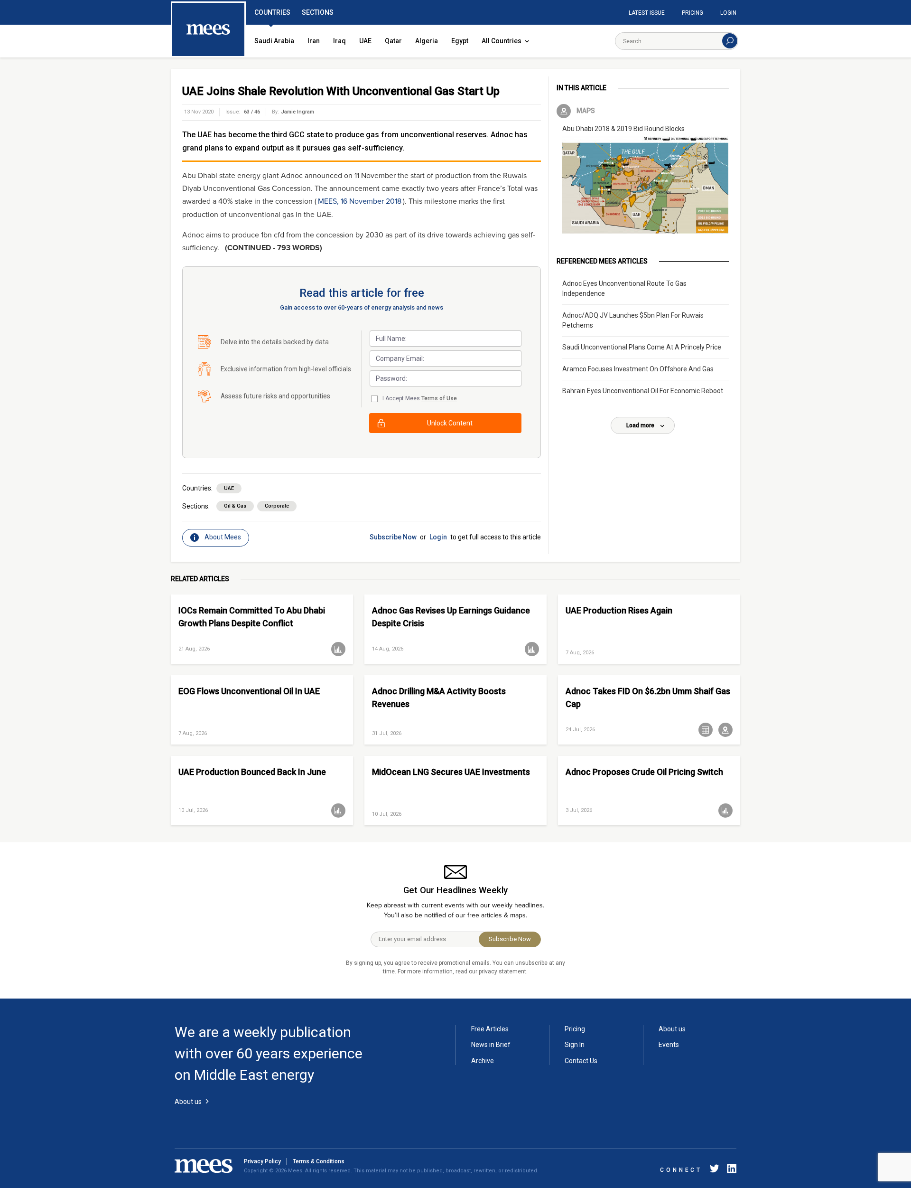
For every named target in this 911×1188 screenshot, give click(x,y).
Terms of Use (439, 398)
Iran (313, 41)
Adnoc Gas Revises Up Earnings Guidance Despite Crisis (451, 616)
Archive (482, 1061)
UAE (365, 41)
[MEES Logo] (208, 30)
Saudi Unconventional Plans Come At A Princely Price (641, 347)
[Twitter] (714, 1170)
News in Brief (491, 1044)
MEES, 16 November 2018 (359, 201)
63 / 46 (252, 112)
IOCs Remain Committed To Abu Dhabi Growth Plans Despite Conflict (251, 616)
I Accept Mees (419, 398)
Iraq (339, 41)
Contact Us (581, 1061)
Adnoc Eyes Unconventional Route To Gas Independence (624, 288)
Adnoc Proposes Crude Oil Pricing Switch (644, 772)
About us (672, 1029)
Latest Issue (647, 12)
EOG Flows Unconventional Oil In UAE (249, 691)
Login (728, 12)
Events (669, 1044)
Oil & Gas (235, 506)
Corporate (277, 506)
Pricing (692, 12)
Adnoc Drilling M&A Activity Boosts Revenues (439, 697)
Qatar (393, 41)
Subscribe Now (393, 537)
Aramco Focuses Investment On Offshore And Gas (638, 369)
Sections (318, 12)
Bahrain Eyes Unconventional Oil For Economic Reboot (642, 391)
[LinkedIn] (729, 1170)
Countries (272, 12)
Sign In (575, 1044)
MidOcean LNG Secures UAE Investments (451, 772)
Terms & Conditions (318, 1161)
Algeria (426, 41)
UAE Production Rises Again (619, 610)
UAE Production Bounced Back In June (252, 772)
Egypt (459, 41)
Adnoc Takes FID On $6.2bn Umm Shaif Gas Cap (648, 697)
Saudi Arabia (274, 41)
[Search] (729, 40)
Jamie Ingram (297, 112)
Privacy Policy (262, 1161)
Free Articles (490, 1029)
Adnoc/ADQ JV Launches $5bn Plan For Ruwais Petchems (633, 320)
